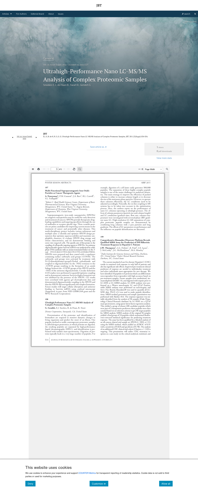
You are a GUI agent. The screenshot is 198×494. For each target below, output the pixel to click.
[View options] (32, 169)
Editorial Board (37, 14)
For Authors (21, 14)
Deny (32, 483)
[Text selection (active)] (79, 169)
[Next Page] (64, 169)
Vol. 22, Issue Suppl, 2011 (54, 65)
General (48, 58)
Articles (5, 14)
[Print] (38, 169)
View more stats (164, 158)
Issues (60, 14)
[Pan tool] (74, 169)
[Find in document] (167, 169)
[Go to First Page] (44, 169)
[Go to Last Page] (68, 169)
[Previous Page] (48, 169)
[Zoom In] (142, 169)
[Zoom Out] (139, 169)
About (51, 14)
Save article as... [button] (98, 147)
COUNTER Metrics (87, 472)
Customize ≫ (100, 483)
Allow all (167, 483)
